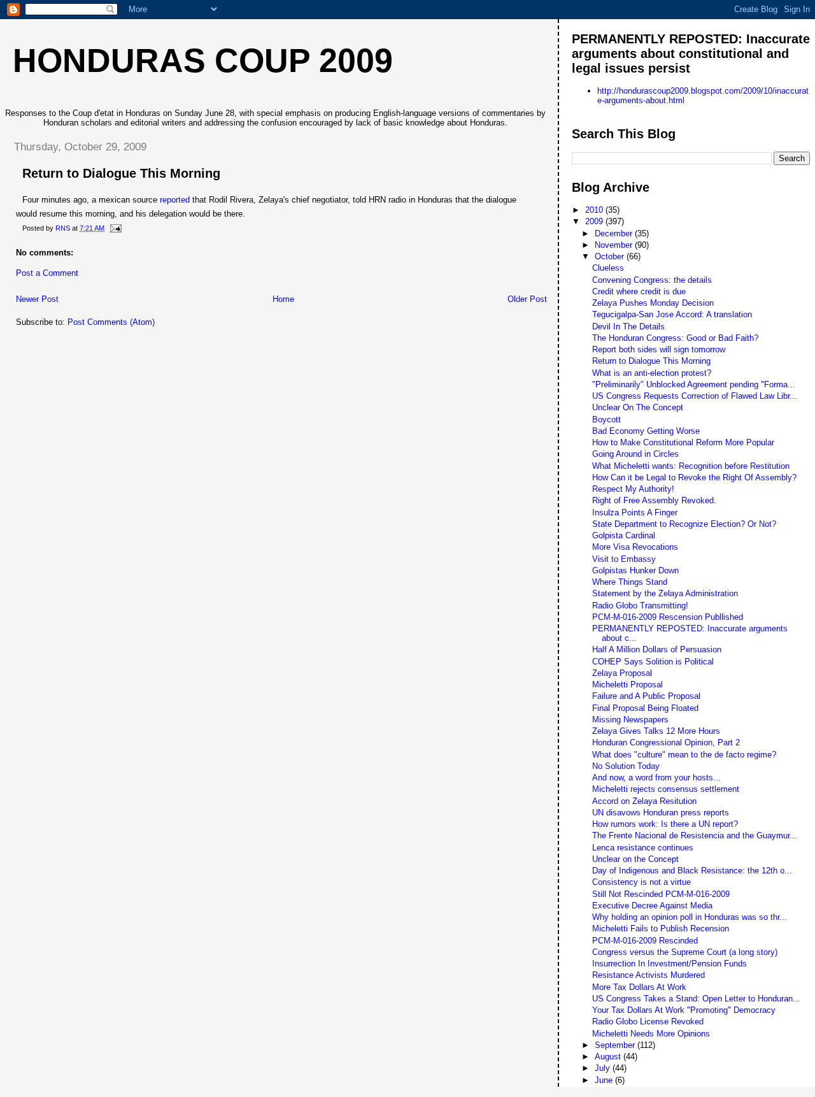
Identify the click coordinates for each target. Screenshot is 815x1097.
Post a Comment (47, 273)
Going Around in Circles (635, 454)
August (609, 1056)
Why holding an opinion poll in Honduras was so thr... (689, 917)
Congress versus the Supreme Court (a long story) (684, 952)
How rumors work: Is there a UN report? (665, 824)
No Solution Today (626, 766)
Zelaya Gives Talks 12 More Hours (656, 731)
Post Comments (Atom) (111, 322)
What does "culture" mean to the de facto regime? (684, 754)
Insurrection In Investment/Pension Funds (669, 963)
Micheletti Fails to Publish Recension (660, 928)
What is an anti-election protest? (651, 373)
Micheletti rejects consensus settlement (665, 789)
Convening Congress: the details (652, 280)
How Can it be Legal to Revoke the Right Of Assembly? (694, 477)
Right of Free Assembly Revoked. (654, 500)
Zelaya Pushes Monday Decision (653, 303)
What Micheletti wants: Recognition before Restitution (691, 466)
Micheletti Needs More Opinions (651, 1033)
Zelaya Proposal (622, 673)
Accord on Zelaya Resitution (644, 801)
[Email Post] (115, 228)
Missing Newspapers (630, 719)
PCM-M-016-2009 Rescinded (645, 940)
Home (283, 299)
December (615, 233)
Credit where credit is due (639, 291)
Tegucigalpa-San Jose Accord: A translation (672, 314)
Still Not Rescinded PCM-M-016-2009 (661, 894)
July (604, 1068)
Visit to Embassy (624, 559)
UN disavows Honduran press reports (660, 812)
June (605, 1080)
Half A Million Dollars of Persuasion (656, 649)
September (616, 1045)
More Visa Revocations (635, 547)
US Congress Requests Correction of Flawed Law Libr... (694, 396)
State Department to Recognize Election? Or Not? (684, 524)
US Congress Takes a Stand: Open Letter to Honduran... (696, 998)
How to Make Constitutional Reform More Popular (683, 442)
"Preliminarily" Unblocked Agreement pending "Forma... (693, 384)
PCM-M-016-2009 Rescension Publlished (667, 617)
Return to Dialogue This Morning (651, 361)
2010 (595, 210)
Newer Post (37, 299)
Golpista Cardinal (623, 535)
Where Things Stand (629, 582)
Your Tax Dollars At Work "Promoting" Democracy (684, 1010)
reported (175, 199)
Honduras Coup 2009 (203, 60)
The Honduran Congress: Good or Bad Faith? (675, 338)
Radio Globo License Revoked (648, 1021)
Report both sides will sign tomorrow (658, 349)
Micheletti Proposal (627, 684)
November (615, 245)
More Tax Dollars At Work (639, 987)
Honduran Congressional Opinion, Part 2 (666, 742)
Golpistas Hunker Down (635, 570)
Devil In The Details (628, 326)
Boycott (606, 419)
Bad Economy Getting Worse (646, 431)
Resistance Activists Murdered (648, 975)
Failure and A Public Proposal (646, 696)
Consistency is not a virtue (641, 882)
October (611, 256)
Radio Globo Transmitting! (640, 605)
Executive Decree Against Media (652, 905)
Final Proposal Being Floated (645, 708)
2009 (595, 221)
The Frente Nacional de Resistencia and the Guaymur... (694, 835)
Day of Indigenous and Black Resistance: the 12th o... (692, 870)
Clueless (608, 268)
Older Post (527, 299)
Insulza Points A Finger (634, 512)
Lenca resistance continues (642, 847)
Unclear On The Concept (637, 407)
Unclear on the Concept (635, 859)
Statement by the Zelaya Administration (665, 593)
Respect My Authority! (633, 489)
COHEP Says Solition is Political (653, 661)
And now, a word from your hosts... (656, 777)
